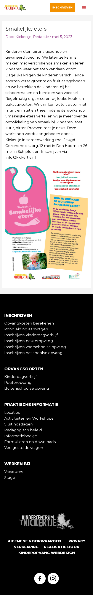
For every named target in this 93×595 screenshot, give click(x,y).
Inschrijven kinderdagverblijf (31, 335)
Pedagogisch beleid (23, 430)
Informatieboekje (20, 436)
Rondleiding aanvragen (26, 329)
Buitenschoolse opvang (26, 388)
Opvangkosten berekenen (29, 323)
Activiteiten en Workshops (29, 418)
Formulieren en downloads (30, 442)
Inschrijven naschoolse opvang (33, 353)
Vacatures (13, 472)
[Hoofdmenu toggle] (84, 8)
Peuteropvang (18, 382)
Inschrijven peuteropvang (28, 341)
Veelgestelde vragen (23, 447)
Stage (9, 477)
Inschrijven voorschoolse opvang (35, 347)
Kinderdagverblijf (20, 376)
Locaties (12, 412)
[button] (62, 7)
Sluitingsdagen (18, 424)
